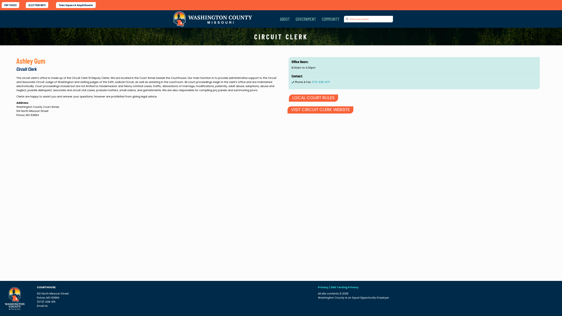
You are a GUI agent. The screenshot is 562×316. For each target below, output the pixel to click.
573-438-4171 (321, 82)
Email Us (42, 306)
